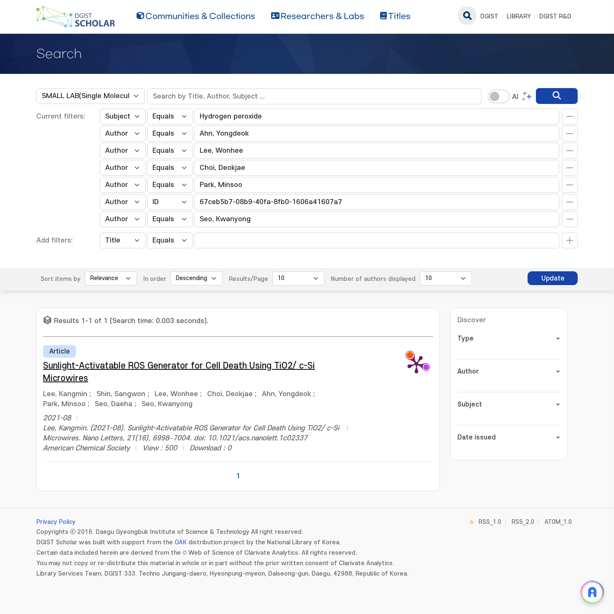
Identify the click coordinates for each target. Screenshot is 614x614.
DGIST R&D (555, 16)
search (467, 15)
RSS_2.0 (523, 522)
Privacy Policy (56, 522)
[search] (557, 96)
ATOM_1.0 (558, 522)
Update (552, 278)
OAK (181, 542)
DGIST (489, 16)
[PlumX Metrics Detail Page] (416, 364)
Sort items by (61, 279)
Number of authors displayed (373, 279)
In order (154, 279)
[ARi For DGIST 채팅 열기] (592, 592)
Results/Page (248, 279)
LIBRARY (519, 16)
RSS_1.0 (490, 522)
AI (515, 97)
